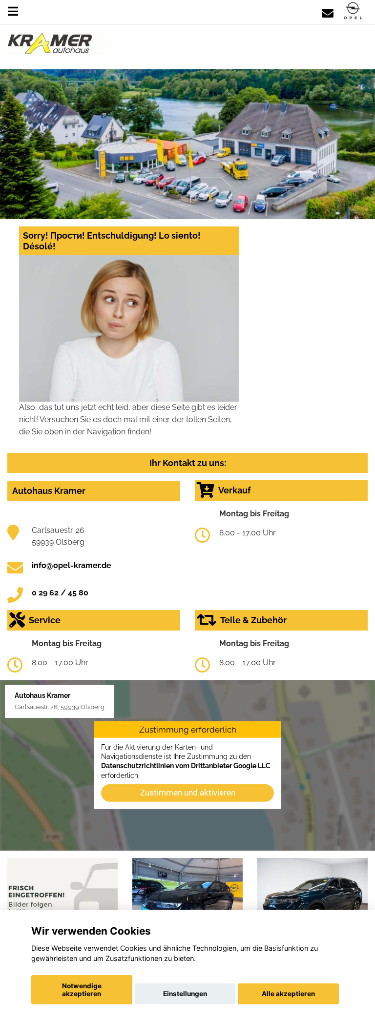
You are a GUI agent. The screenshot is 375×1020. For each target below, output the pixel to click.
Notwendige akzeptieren (82, 990)
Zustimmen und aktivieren (187, 792)
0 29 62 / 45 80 (60, 592)
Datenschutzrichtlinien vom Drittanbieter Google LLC (186, 766)
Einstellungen (185, 994)
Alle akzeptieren (288, 994)
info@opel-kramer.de (71, 565)
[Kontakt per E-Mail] (327, 11)
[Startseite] (353, 11)
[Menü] (13, 11)
